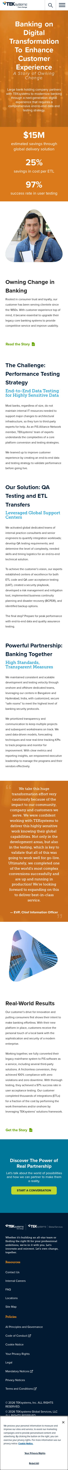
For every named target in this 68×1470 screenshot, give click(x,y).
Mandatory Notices (17, 1371)
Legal (8, 1362)
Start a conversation (34, 1190)
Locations (11, 1298)
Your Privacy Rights (17, 1354)
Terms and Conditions (19, 1389)
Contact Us (12, 1272)
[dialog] (34, 1443)
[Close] (63, 1422)
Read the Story (18, 344)
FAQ (8, 1289)
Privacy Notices (15, 1380)
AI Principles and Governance (24, 1327)
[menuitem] (34, 1272)
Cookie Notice (14, 1344)
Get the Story (16, 1130)
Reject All (34, 1463)
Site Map (11, 1307)
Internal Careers (15, 1281)
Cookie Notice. (25, 1443)
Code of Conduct (16, 1336)
